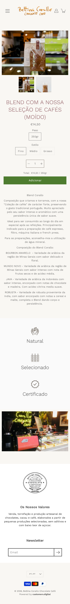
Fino (21, 151)
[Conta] (56, 11)
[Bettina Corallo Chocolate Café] (35, 11)
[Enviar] (58, 552)
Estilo (35, 144)
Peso (35, 130)
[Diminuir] (28, 164)
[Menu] (7, 11)
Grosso (47, 151)
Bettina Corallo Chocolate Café (39, 591)
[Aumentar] (41, 164)
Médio (33, 151)
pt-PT (32, 574)
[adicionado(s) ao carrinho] (63, 11)
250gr (35, 136)
